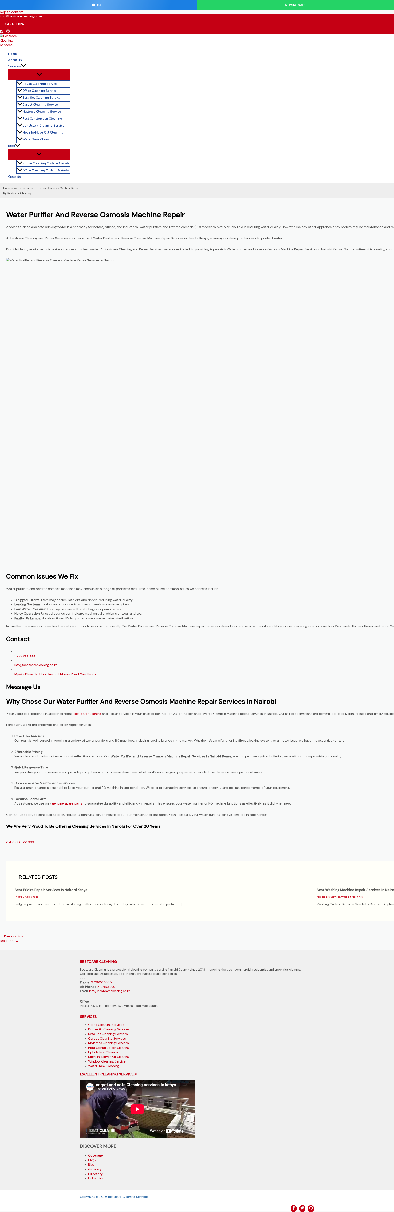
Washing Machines (352, 897)
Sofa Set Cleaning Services (108, 1034)
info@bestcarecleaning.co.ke (35, 665)
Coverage (95, 1155)
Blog (11, 146)
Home (12, 54)
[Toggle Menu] (39, 74)
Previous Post (12, 936)
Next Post (9, 941)
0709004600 (101, 982)
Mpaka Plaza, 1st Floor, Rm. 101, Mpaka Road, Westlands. (55, 674)
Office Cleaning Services (106, 1025)
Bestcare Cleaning (87, 714)
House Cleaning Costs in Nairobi (46, 163)
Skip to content (12, 12)
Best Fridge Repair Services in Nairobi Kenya (51, 890)
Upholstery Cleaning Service (43, 125)
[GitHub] (8, 32)
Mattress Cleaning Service (41, 112)
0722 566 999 (25, 656)
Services (14, 66)
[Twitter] (302, 1208)
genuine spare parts (67, 803)
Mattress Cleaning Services (108, 1043)
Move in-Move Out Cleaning (42, 132)
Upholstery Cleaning (103, 1052)
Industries (95, 1178)
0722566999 (106, 987)
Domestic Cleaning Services (108, 1029)
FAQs (92, 1160)
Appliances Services (328, 897)
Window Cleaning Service (107, 1061)
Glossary (95, 1169)
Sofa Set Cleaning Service (41, 98)
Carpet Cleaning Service (40, 105)
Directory (95, 1174)
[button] (14, 24)
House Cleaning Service (39, 84)
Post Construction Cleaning (42, 119)
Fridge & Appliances (26, 897)
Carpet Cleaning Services (107, 1038)
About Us (15, 60)
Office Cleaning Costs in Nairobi (45, 170)
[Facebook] (2, 32)
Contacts (14, 177)
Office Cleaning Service (39, 91)
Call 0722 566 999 (20, 842)
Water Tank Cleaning (37, 139)
